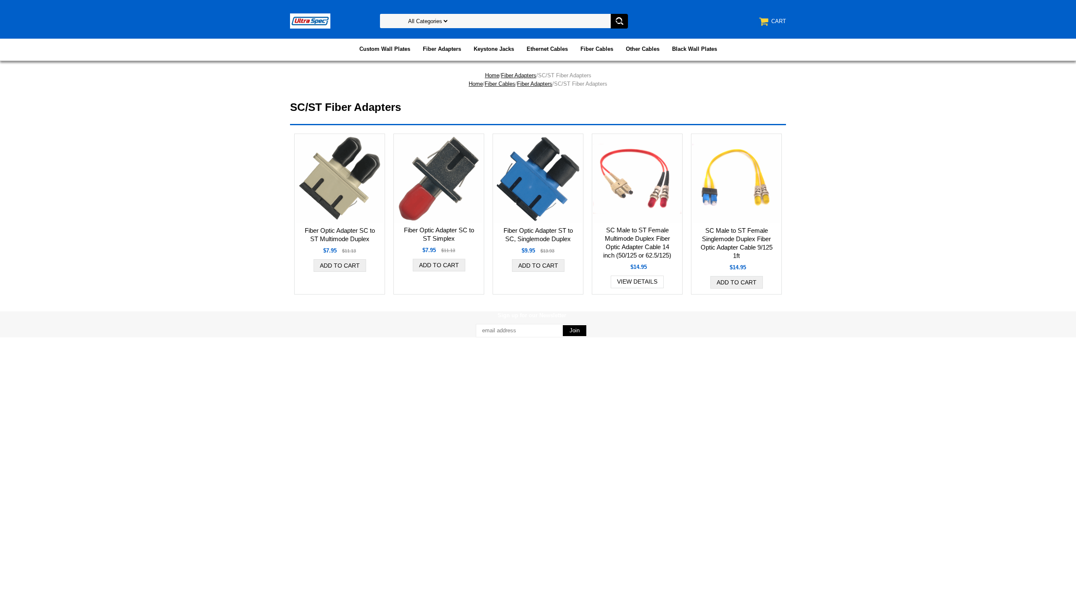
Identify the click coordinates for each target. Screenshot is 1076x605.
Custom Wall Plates (384, 49)
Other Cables (642, 49)
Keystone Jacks (494, 49)
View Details (637, 281)
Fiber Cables (596, 49)
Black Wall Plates (694, 49)
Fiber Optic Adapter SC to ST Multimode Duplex (340, 234)
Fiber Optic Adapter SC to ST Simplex (439, 234)
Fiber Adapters (442, 49)
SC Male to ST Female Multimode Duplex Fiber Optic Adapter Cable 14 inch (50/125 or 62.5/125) (637, 242)
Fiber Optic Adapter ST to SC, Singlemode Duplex (538, 234)
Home (492, 75)
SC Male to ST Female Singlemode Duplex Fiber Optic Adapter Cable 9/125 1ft (737, 243)
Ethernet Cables (547, 49)
